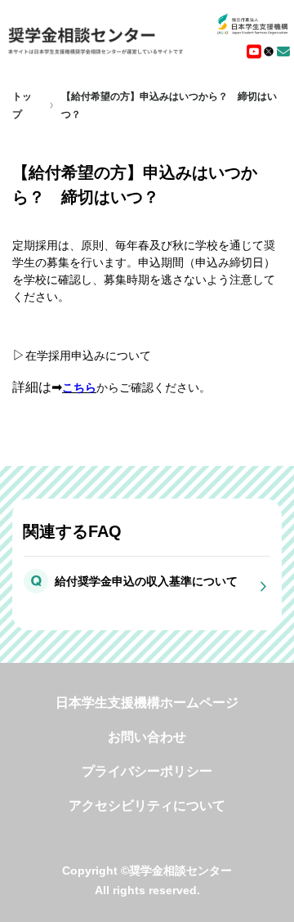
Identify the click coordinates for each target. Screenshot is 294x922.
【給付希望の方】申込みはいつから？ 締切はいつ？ (169, 105)
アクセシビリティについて (147, 805)
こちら (79, 387)
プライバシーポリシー (147, 771)
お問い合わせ (147, 737)
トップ (22, 105)
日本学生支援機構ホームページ (147, 702)
